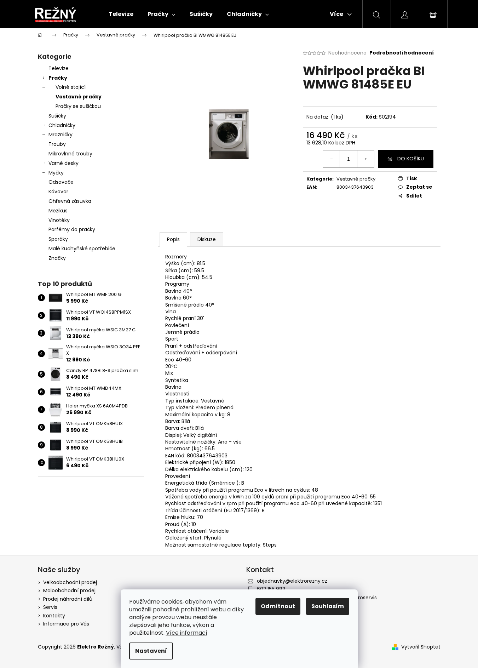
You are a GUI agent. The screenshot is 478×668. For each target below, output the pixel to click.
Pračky (57, 77)
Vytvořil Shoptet (420, 647)
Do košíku (410, 158)
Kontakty (54, 615)
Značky (57, 258)
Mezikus (58, 210)
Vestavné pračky (79, 96)
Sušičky (57, 115)
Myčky (56, 172)
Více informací (186, 633)
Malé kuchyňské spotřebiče (81, 248)
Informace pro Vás (66, 623)
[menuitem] (121, 14)
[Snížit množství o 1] (331, 158)
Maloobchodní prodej (69, 590)
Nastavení (151, 651)
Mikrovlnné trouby (70, 153)
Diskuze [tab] (206, 239)
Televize (58, 68)
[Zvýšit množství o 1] (365, 158)
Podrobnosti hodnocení (401, 53)
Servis (50, 607)
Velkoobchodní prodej (70, 582)
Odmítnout (278, 606)
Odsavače (61, 181)
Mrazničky (60, 134)
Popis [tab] (173, 239)
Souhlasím (327, 606)
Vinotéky (59, 220)
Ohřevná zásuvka (69, 201)
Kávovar (58, 191)
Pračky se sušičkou (78, 106)
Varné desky (63, 163)
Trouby (57, 144)
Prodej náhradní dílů (67, 599)
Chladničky (61, 125)
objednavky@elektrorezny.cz (292, 580)
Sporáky (58, 238)
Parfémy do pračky (71, 229)
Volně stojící (71, 87)
